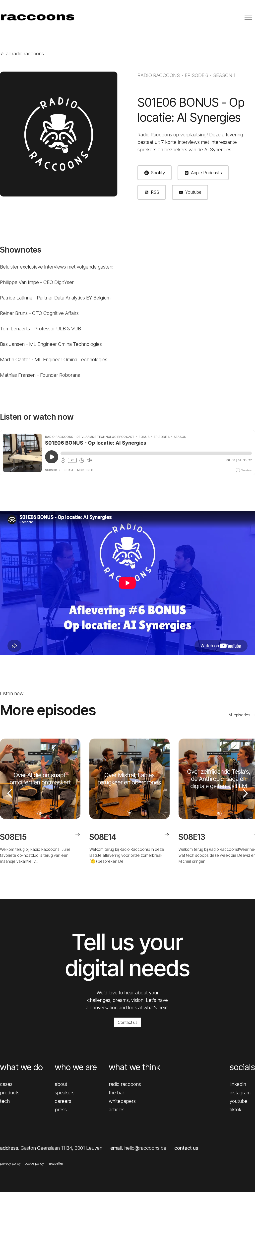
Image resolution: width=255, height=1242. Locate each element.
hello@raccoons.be (145, 1148)
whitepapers (122, 1101)
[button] (10, 801)
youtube (239, 1101)
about (61, 1084)
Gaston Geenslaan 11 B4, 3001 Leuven (61, 1148)
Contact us (127, 1022)
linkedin (238, 1084)
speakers (64, 1093)
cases (6, 1084)
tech (5, 1101)
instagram (240, 1093)
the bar (116, 1093)
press (61, 1110)
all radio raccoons (22, 54)
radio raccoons (125, 1084)
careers (63, 1101)
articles (117, 1110)
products (9, 1093)
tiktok (235, 1110)
